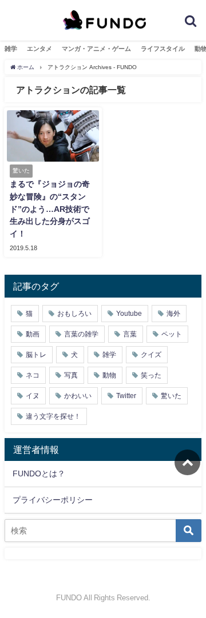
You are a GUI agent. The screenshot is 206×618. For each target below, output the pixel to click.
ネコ (32, 375)
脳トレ (36, 354)
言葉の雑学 (81, 334)
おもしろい (74, 313)
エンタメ (39, 48)
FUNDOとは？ (39, 473)
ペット (171, 334)
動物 (109, 375)
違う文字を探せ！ (53, 416)
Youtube (129, 313)
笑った (151, 375)
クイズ (151, 354)
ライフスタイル (163, 48)
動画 (32, 334)
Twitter (126, 395)
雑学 (11, 48)
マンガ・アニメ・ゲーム (96, 48)
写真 (71, 375)
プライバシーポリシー (53, 500)
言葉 (130, 334)
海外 (173, 313)
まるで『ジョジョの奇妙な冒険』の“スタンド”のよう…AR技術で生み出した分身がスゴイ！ (50, 208)
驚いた (171, 395)
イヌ (32, 395)
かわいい (78, 395)
